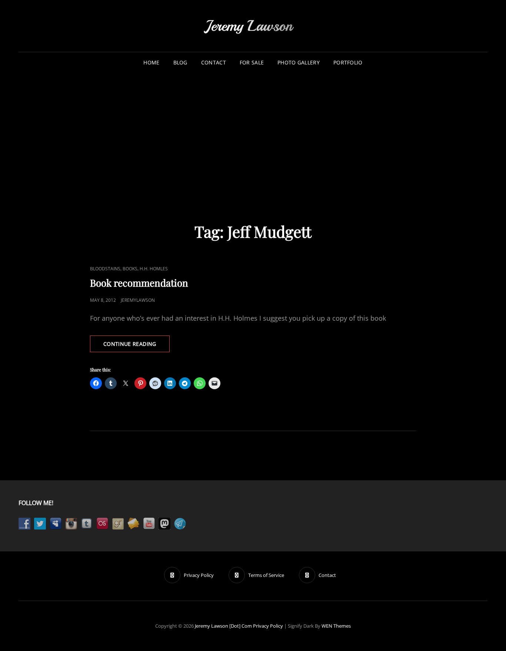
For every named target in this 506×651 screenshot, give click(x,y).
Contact (213, 62)
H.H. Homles (154, 269)
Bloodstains (105, 269)
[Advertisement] (253, 129)
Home (151, 62)
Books (130, 269)
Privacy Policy (268, 625)
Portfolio (348, 62)
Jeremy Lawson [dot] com (223, 625)
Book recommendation (139, 282)
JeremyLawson (138, 300)
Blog (180, 62)
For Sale (252, 62)
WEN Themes (336, 625)
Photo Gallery (298, 62)
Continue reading (136, 346)
